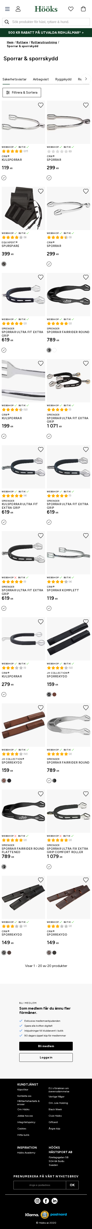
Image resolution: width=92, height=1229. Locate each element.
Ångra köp (54, 1128)
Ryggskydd (63, 79)
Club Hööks (55, 1115)
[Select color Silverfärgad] (4, 178)
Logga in (46, 1057)
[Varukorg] (83, 8)
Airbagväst (41, 79)
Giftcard (53, 1122)
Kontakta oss (24, 1095)
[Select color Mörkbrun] (9, 953)
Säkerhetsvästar (15, 79)
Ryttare (22, 42)
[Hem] (46, 9)
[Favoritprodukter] (70, 8)
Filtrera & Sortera (24, 92)
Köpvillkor (22, 1089)
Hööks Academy (26, 1152)
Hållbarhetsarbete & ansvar (28, 1103)
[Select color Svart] (4, 264)
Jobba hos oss (25, 1115)
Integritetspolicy (26, 1122)
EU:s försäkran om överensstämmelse (59, 1090)
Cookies (21, 1128)
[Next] (86, 79)
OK (72, 1185)
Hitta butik (23, 1134)
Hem (10, 42)
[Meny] (7, 9)
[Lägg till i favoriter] (40, 105)
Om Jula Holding (58, 1102)
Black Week (55, 1109)
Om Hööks (23, 1109)
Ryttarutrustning (44, 42)
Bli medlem (46, 1046)
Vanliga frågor (56, 1096)
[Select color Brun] (54, 694)
